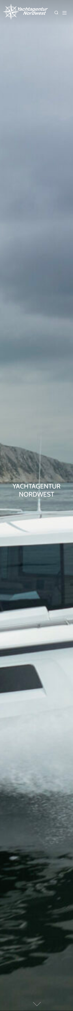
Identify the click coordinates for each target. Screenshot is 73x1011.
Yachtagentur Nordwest (36, 490)
